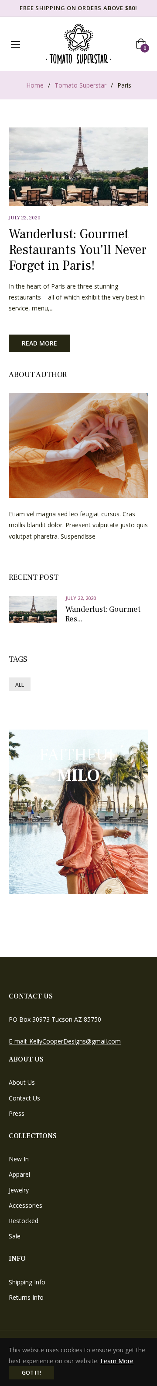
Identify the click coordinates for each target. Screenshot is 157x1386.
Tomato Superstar (80, 85)
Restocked (23, 1221)
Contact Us (24, 1098)
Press (16, 1113)
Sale (14, 1236)
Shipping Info (27, 1282)
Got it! (31, 1372)
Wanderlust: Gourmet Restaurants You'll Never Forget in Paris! (78, 250)
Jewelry (19, 1190)
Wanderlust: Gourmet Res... (102, 614)
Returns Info (26, 1297)
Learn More (116, 1361)
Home (35, 85)
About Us (22, 1082)
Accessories (25, 1205)
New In (19, 1159)
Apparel (19, 1174)
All (19, 684)
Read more (39, 343)
